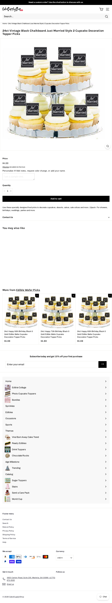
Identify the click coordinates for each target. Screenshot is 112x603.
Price (5, 158)
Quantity (6, 185)
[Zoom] (107, 146)
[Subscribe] (102, 364)
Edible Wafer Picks (28, 290)
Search (5, 523)
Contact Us (7, 519)
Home (4, 23)
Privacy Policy (8, 531)
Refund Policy (8, 527)
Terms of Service (9, 538)
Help (4, 542)
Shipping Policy (8, 535)
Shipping (5, 167)
